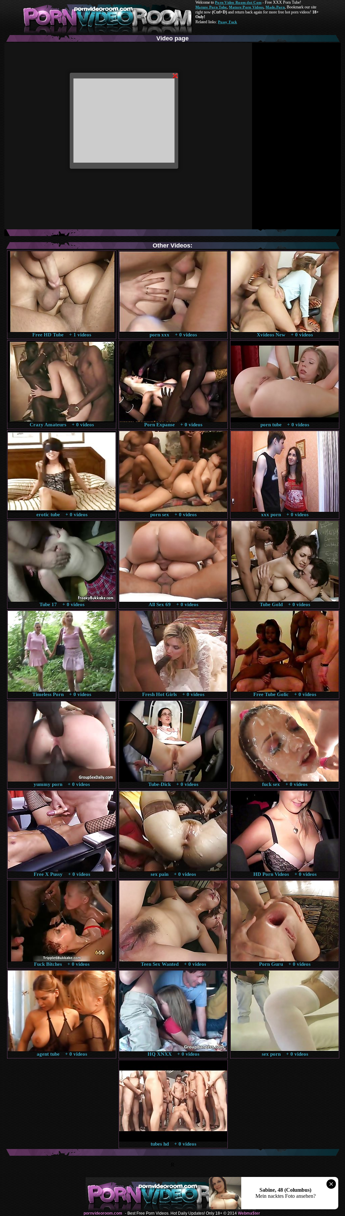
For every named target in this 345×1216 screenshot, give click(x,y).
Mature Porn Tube (211, 7)
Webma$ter (249, 1213)
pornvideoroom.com (103, 1213)
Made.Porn (274, 7)
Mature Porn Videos (246, 7)
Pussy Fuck (227, 22)
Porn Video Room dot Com (238, 2)
